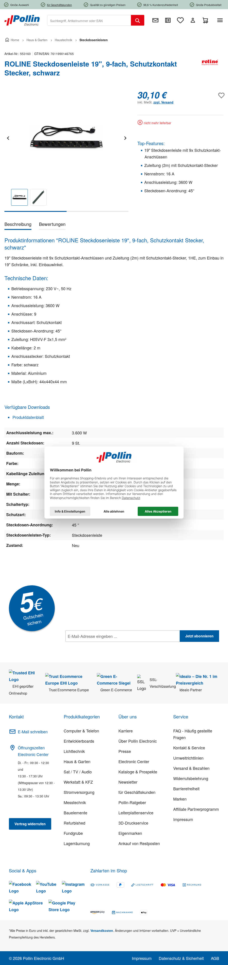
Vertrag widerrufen (30, 823)
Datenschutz (94, 646)
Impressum (183, 819)
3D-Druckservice (133, 823)
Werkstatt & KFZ (78, 782)
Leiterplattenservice (135, 812)
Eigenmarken (130, 833)
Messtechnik (75, 802)
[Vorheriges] (7, 137)
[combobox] (89, 20)
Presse (124, 751)
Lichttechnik (74, 751)
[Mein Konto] (192, 20)
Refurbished (74, 823)
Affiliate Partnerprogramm (196, 809)
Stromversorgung (79, 792)
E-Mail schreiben (33, 731)
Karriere (125, 731)
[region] (66, 151)
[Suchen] (137, 20)
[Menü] (220, 20)
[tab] (17, 225)
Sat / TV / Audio (78, 771)
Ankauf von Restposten (139, 843)
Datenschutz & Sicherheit (181, 958)
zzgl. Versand (163, 102)
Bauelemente (75, 812)
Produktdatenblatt (27, 417)
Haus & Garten (77, 761)
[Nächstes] (125, 137)
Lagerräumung (77, 843)
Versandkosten (101, 930)
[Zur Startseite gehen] (22, 20)
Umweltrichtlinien (188, 758)
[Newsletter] (155, 20)
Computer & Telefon (81, 731)
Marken (180, 799)
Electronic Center (133, 761)
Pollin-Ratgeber (132, 802)
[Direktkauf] (167, 20)
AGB (215, 958)
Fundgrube (73, 833)
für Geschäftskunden (136, 792)
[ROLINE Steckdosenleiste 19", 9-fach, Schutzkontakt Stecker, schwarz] (66, 137)
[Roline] (210, 70)
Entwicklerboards (79, 741)
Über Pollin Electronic (137, 741)
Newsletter (127, 782)
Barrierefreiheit (186, 788)
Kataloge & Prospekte (137, 771)
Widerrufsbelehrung (190, 778)
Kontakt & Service (189, 747)
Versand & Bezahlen (191, 768)
